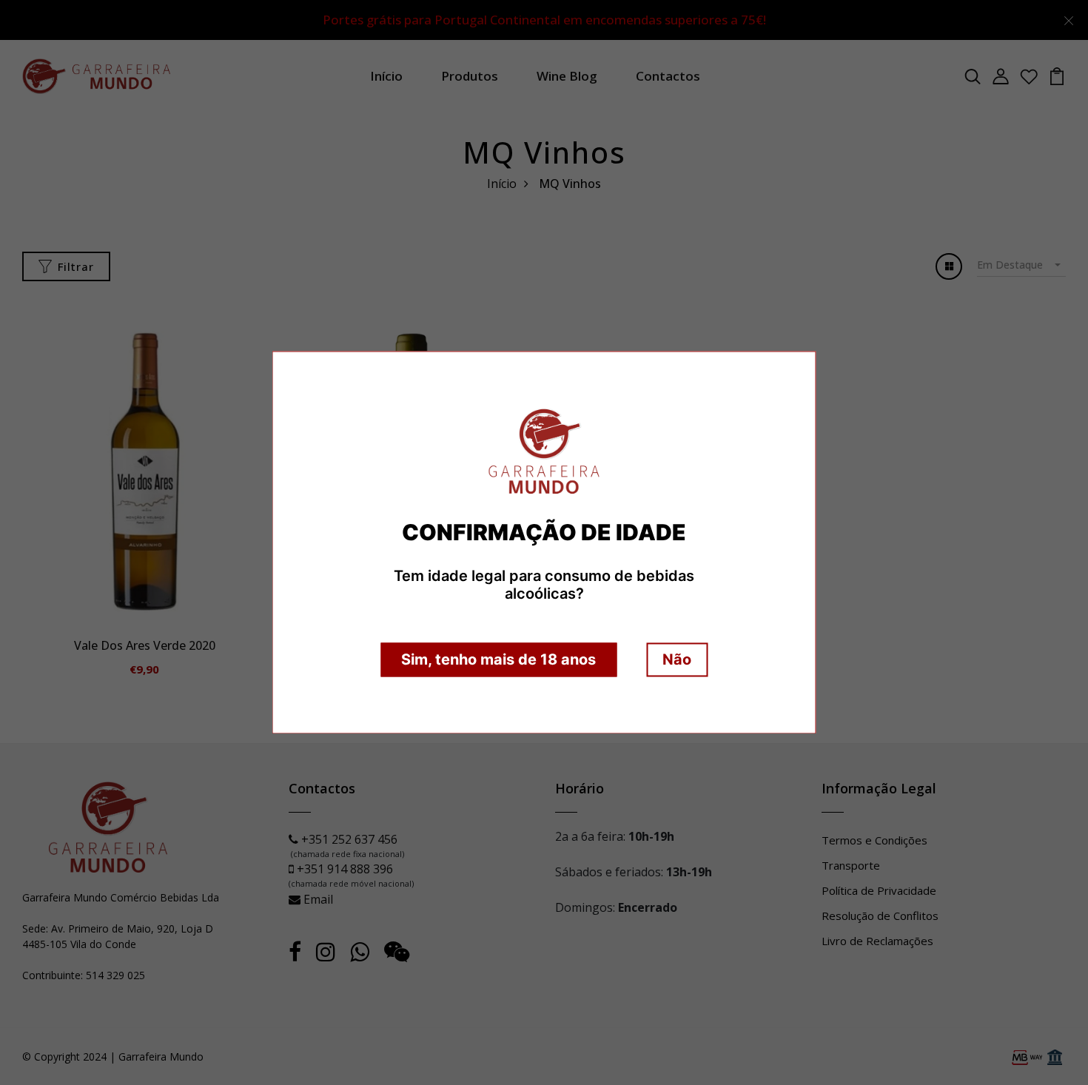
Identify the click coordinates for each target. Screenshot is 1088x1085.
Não (676, 660)
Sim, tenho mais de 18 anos (498, 660)
